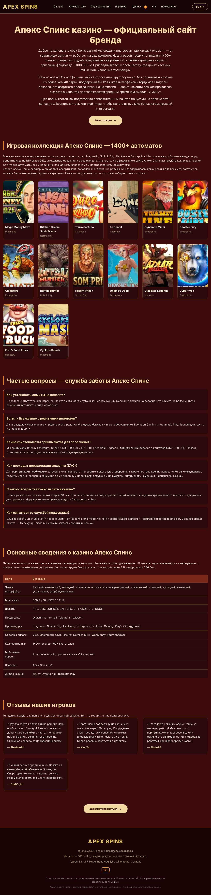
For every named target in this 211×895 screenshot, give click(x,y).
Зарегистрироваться (103, 808)
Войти (200, 6)
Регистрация (103, 120)
